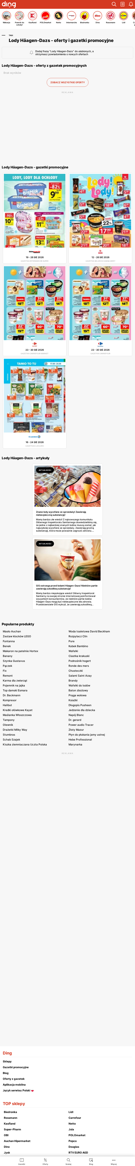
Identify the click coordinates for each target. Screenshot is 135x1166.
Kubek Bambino (78, 646)
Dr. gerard (75, 720)
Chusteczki (76, 670)
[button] (114, 4)
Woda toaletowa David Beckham (89, 631)
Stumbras (9, 734)
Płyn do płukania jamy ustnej (87, 734)
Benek (7, 646)
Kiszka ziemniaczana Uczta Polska (25, 744)
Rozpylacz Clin (78, 636)
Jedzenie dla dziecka (82, 710)
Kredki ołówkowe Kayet (18, 710)
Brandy (73, 680)
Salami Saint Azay (80, 675)
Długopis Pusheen (80, 705)
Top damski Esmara (15, 690)
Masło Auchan (12, 631)
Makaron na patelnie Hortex (20, 651)
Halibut (7, 705)
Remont (8, 675)
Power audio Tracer (81, 724)
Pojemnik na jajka (14, 685)
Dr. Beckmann (11, 695)
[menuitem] (21, 1161)
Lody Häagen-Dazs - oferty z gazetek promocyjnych (44, 66)
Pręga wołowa (77, 695)
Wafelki (73, 651)
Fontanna (9, 641)
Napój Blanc (76, 715)
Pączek (7, 665)
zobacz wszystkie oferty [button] (67, 82)
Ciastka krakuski (79, 656)
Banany (7, 656)
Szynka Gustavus (14, 661)
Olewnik (8, 724)
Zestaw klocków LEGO (17, 636)
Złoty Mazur (76, 729)
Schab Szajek (11, 739)
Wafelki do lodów (79, 685)
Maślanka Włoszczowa (17, 715)
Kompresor (10, 700)
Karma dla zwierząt (15, 680)
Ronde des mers (79, 665)
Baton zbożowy (78, 690)
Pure (72, 641)
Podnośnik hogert (80, 661)
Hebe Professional (80, 739)
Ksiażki (73, 700)
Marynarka (75, 744)
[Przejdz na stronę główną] (9, 5)
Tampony (9, 720)
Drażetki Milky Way (15, 729)
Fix (5, 670)
